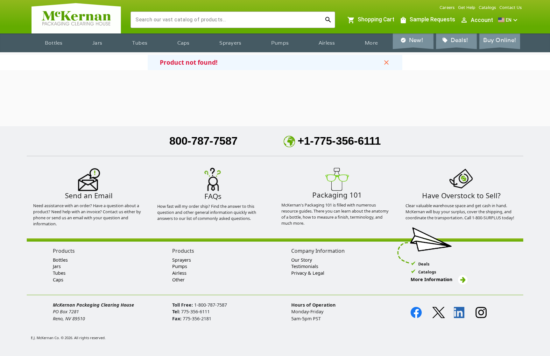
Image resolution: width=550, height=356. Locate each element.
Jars (97, 43)
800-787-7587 (203, 140)
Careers (447, 7)
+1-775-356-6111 (339, 140)
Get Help (467, 7)
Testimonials (304, 266)
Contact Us (510, 7)
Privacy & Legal (307, 273)
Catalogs (487, 7)
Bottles (54, 43)
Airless (327, 43)
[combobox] (228, 20)
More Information (432, 279)
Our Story (301, 260)
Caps (183, 43)
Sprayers (230, 43)
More (371, 43)
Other (178, 280)
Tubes (139, 43)
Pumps (280, 43)
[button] (509, 20)
